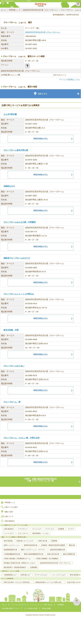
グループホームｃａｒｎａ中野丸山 (18, 294)
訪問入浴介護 (42, 541)
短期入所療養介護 (69, 554)
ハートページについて (18, 604)
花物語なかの (9, 186)
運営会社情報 (46, 608)
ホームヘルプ (36, 529)
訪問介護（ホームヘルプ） (25, 541)
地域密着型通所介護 (10, 549)
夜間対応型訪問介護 (30, 545)
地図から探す (8, 512)
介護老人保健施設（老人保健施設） (47, 558)
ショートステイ (9, 533)
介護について (8, 516)
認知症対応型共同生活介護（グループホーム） (40, 10)
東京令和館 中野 (11, 330)
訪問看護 (61, 529)
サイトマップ (34, 604)
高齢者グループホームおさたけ (16, 258)
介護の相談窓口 (9, 521)
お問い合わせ (47, 604)
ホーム (3, 10)
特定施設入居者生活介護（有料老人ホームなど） (20, 563)
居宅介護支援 (8, 541)
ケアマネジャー (23, 529)
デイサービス (49, 529)
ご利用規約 (60, 604)
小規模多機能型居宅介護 (12, 554)
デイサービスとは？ (41, 575)
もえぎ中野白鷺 (10, 114)
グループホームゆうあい (13, 366)
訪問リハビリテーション (12, 545)
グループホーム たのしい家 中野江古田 (21, 438)
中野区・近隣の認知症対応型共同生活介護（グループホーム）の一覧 (40, 480)
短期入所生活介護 (53, 554)
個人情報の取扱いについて (11, 608)
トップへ (76, 603)
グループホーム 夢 (12, 402)
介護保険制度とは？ (10, 575)
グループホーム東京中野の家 (15, 150)
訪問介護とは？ (26, 575)
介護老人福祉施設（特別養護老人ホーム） (18, 558)
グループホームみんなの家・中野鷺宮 (19, 222)
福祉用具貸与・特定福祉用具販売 (15, 567)
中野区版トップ (14, 10)
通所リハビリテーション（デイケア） (33, 549)
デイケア (71, 529)
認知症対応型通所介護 (57, 549)
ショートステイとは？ (58, 575)
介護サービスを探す (11, 507)
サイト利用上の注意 (31, 608)
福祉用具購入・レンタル (40, 533)
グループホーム (23, 533)
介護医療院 (33, 567)
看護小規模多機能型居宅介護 (33, 554)
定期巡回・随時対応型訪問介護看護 (53, 545)
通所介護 (72, 545)
